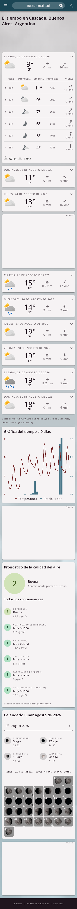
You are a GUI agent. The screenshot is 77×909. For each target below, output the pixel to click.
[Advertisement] (38, 39)
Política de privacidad (38, 903)
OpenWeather (42, 703)
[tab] (38, 63)
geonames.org (25, 422)
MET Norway (19, 418)
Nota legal (58, 903)
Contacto (17, 903)
